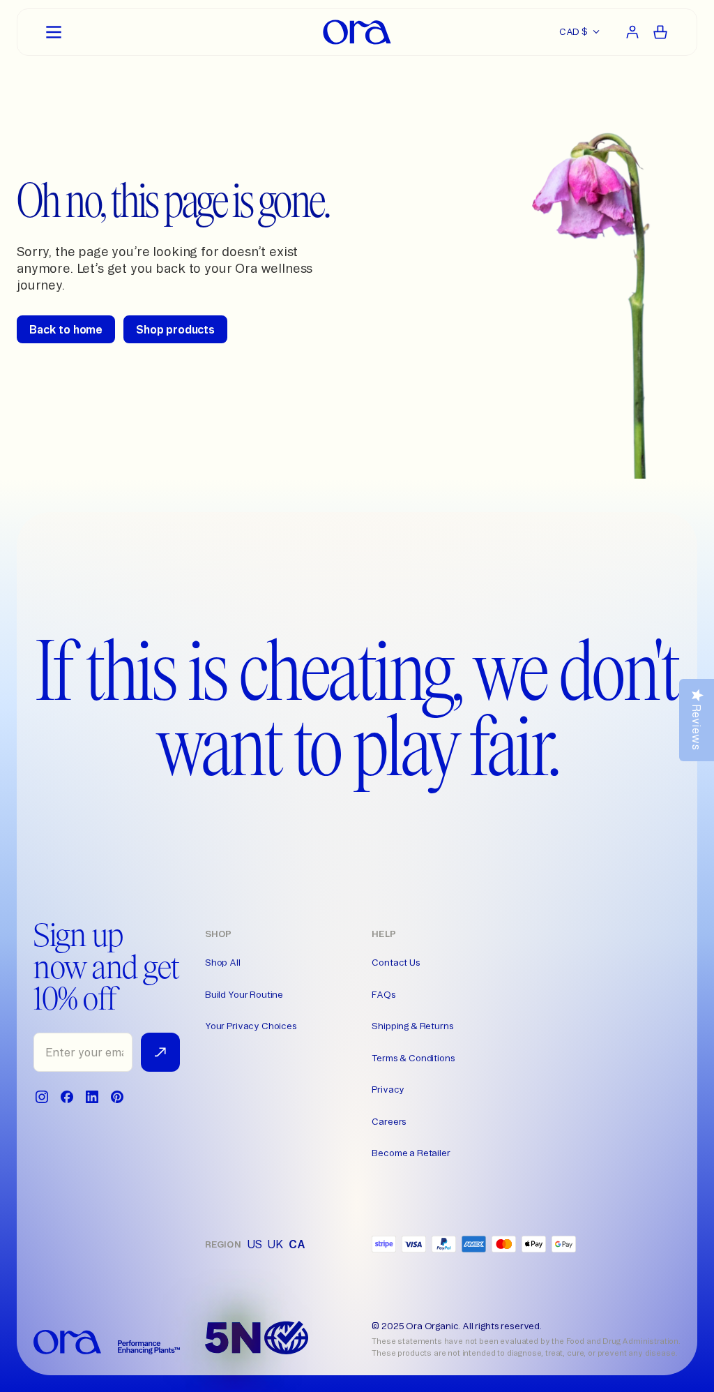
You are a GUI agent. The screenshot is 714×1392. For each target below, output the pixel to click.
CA (297, 1244)
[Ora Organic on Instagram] (41, 1096)
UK (275, 1244)
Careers (389, 1121)
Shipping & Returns (412, 1026)
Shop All (223, 962)
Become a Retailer (411, 1153)
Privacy (388, 1089)
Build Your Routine (244, 994)
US (254, 1244)
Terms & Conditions (413, 1058)
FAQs (383, 994)
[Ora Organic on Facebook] (67, 1096)
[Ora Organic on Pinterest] (117, 1096)
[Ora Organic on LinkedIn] (92, 1096)
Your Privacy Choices (251, 1026)
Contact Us (396, 962)
